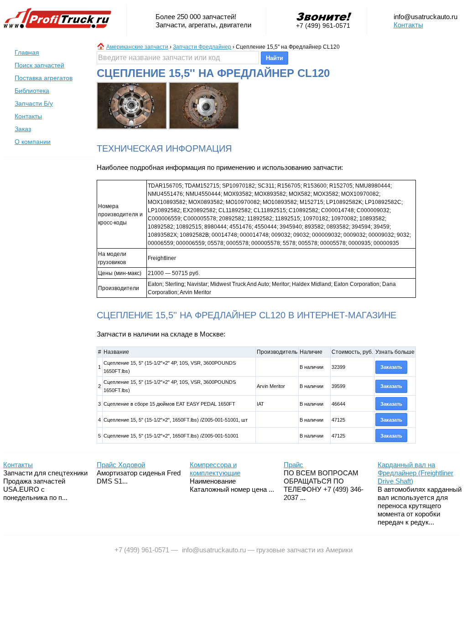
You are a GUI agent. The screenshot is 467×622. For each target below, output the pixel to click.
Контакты (408, 25)
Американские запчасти (137, 47)
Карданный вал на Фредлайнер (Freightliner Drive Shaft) (415, 473)
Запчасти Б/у (34, 103)
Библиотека (32, 90)
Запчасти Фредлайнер (202, 47)
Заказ (23, 129)
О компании (33, 141)
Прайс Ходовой (121, 465)
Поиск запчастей (39, 65)
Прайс (293, 465)
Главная (27, 52)
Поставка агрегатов (44, 78)
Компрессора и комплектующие (215, 469)
